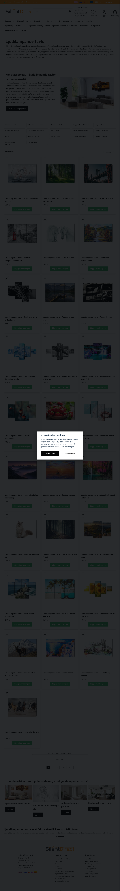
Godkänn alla (50, 453)
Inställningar (70, 453)
